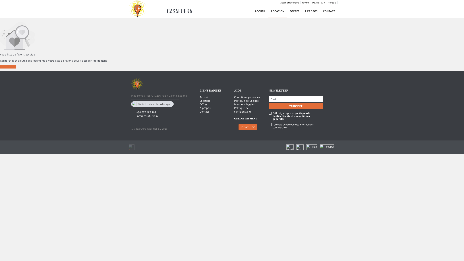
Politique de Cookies (246, 100)
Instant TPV (247, 127)
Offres (294, 11)
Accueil (260, 11)
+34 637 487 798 (146, 112)
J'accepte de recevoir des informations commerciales (293, 126)
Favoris (305, 2)
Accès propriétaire (289, 2)
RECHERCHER (8, 67)
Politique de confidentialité (243, 109)
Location (277, 11)
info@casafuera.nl (147, 116)
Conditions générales (247, 97)
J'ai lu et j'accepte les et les (291, 116)
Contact (329, 11)
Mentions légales (244, 104)
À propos (311, 11)
